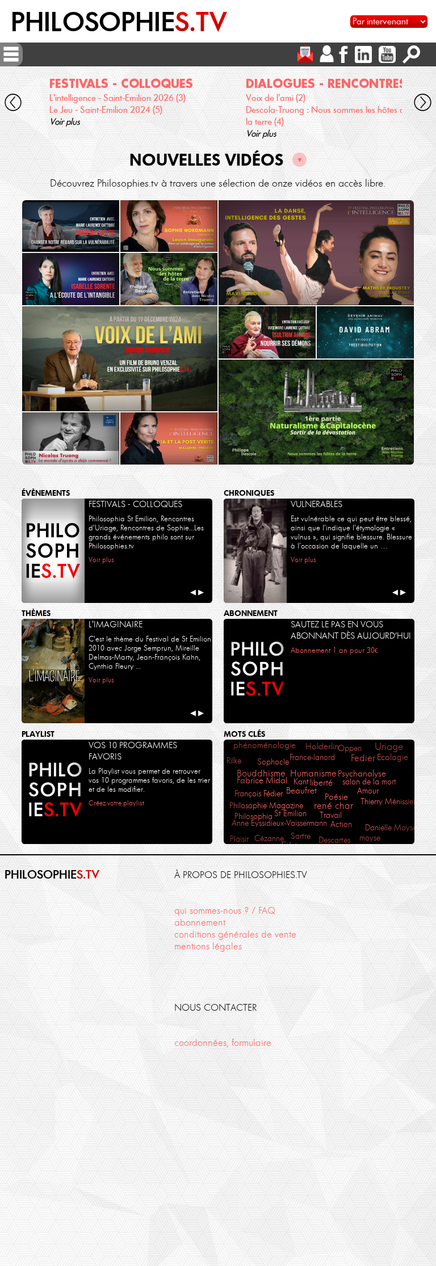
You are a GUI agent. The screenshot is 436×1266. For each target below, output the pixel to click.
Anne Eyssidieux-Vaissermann (279, 823)
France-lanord (312, 757)
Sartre (300, 836)
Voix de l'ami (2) (275, 97)
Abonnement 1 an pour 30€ (334, 650)
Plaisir (239, 839)
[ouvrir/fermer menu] (11, 54)
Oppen (350, 748)
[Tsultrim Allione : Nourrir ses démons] (267, 332)
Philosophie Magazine (266, 805)
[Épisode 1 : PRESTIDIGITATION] (365, 332)
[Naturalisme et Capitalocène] (316, 412)
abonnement (199, 922)
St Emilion (290, 813)
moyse (370, 838)
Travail (330, 815)
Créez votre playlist (116, 803)
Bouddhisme (261, 773)
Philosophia (253, 816)
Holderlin (322, 746)
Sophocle (273, 762)
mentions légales (208, 946)
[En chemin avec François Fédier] (119, 358)
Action (341, 824)
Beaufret (301, 790)
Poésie (336, 796)
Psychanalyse (362, 774)
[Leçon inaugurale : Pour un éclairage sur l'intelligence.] (168, 226)
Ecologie (392, 757)
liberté (321, 783)
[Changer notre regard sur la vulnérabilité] (70, 226)
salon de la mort (369, 782)
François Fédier (258, 793)
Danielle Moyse (391, 827)
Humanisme (313, 773)
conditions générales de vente (235, 934)
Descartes (334, 840)
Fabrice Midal (262, 780)
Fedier (363, 757)
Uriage (389, 746)
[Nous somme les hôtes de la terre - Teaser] (168, 279)
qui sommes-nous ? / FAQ (224, 910)
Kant (301, 782)
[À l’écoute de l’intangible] (70, 279)
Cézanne (269, 838)
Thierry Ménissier (388, 801)
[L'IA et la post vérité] (168, 438)
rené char (333, 805)
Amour (368, 791)
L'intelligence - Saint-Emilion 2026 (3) (117, 97)
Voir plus (64, 121)
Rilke (234, 761)
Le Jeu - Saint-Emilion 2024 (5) (105, 109)
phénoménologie (264, 745)
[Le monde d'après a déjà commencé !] (70, 438)
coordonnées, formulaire (222, 1042)
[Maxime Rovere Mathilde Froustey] (316, 252)
